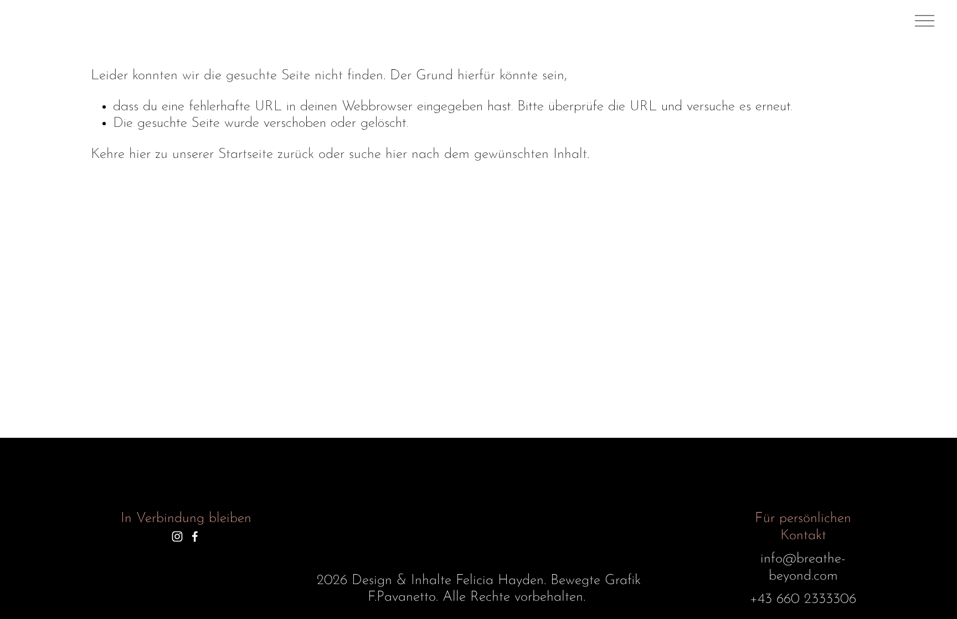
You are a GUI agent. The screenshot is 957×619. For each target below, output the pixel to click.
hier (140, 154)
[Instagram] (177, 536)
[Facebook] (194, 536)
